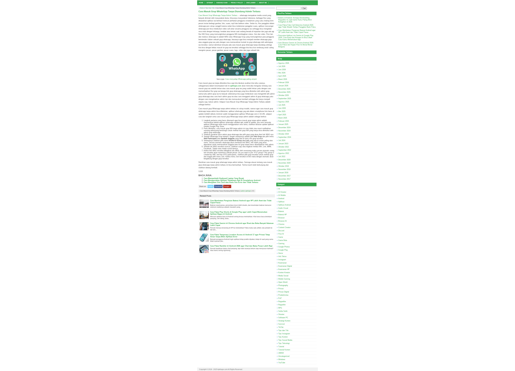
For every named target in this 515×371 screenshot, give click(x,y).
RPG (280, 308)
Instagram (282, 260)
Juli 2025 (281, 105)
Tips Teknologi (284, 343)
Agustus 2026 (283, 63)
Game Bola (282, 240)
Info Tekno (282, 256)
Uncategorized (283, 356)
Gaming (281, 244)
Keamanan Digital (285, 266)
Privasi (281, 289)
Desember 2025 (284, 89)
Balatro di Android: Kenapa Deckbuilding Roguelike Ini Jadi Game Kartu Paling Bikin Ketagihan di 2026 (295, 20)
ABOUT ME (263, 2)
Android (281, 198)
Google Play (283, 250)
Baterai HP (282, 215)
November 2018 (284, 169)
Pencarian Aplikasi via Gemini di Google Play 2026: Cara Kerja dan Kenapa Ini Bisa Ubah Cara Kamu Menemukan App (295, 37)
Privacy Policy (237, 2)
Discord (281, 231)
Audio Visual (283, 208)
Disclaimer (250, 2)
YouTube (281, 363)
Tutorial (281, 347)
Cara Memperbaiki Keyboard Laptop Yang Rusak (224, 178)
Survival (281, 324)
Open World (282, 282)
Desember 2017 (284, 176)
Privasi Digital (283, 292)
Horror (280, 253)
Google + (227, 186)
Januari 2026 (283, 86)
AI (279, 189)
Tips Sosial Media (285, 340)
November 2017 (284, 179)
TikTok (281, 327)
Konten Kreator (284, 272)
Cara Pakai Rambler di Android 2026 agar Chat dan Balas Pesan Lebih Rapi (241, 246)
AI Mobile (282, 195)
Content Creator (284, 227)
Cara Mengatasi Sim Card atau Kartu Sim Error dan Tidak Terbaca (231, 182)
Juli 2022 (281, 156)
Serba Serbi (282, 311)
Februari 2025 (283, 121)
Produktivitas (283, 295)
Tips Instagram (284, 334)
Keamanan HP (284, 269)
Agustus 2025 (283, 102)
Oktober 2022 (283, 147)
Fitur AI (281, 234)
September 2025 (284, 99)
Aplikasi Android (284, 205)
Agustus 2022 (283, 153)
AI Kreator (282, 192)
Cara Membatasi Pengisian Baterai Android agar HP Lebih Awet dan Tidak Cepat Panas (296, 31)
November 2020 (284, 163)
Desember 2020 (284, 160)
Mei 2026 (281, 73)
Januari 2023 (283, 144)
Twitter (210, 186)
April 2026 (282, 76)
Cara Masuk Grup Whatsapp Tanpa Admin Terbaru (217, 15)
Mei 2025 (281, 111)
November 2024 (284, 131)
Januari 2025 (283, 124)
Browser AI (282, 221)
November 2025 (284, 92)
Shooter (281, 314)
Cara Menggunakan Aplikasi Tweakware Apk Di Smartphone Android (232, 180)
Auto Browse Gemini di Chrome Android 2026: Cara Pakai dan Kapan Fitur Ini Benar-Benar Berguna (296, 45)
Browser (281, 218)
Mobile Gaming (284, 279)
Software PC (283, 318)
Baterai (281, 211)
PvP (280, 298)
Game (280, 237)
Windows (281, 359)
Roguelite (282, 305)
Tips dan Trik (209, 8)
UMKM (281, 353)
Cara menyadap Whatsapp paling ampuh (241, 79)
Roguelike (282, 301)
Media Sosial (283, 276)
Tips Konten (283, 337)
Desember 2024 (284, 127)
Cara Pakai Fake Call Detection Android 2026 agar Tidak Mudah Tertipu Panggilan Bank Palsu (297, 26)
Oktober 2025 (283, 95)
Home (201, 2)
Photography (283, 285)
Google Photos (284, 247)
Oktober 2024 (283, 134)
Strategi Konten (284, 321)
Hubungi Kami (221, 2)
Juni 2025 (282, 108)
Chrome (281, 224)
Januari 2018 (283, 173)
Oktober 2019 (283, 166)
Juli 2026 (281, 66)
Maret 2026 (282, 79)
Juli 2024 (281, 140)
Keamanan (282, 263)
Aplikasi (281, 202)
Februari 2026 (283, 82)
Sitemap (210, 2)
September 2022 (284, 150)
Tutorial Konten (284, 350)
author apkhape (246, 191)
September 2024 (284, 137)
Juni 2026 (282, 70)
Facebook (218, 186)
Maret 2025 (282, 118)
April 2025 (282, 115)
